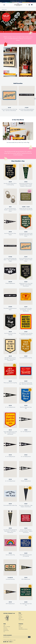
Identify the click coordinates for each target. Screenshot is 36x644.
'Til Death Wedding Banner (10, 283)
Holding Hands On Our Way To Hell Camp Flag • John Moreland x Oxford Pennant (25, 285)
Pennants (20, 615)
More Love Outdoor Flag (10, 554)
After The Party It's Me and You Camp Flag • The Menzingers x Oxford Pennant (10, 359)
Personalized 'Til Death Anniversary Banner (10, 309)
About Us (20, 625)
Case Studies (21, 627)
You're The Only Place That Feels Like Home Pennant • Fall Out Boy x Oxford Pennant (10, 531)
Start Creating (10, 74)
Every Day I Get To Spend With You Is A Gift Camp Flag (10, 184)
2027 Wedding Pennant (10, 603)
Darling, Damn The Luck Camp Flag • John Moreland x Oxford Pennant (25, 209)
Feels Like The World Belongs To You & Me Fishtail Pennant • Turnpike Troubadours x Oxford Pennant (25, 185)
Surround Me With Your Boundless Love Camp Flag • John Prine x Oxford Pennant (26, 310)
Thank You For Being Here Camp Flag (26, 408)
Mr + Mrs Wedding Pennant (10, 407)
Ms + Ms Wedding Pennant (26, 456)
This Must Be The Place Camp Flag (26, 357)
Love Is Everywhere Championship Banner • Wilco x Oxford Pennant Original (26, 110)
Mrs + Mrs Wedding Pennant (26, 431)
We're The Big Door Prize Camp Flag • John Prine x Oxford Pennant (25, 334)
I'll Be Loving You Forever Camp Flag (10, 382)
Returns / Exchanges (7, 626)
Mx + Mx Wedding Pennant (10, 481)
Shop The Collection (26, 74)
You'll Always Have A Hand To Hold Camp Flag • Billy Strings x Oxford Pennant (25, 235)
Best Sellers (20, 614)
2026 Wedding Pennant (25, 579)
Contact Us (5, 627)
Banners (20, 618)
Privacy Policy (6, 629)
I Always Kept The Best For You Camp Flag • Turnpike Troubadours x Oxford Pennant (10, 433)
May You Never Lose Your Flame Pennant (10, 234)
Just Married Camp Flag (10, 579)
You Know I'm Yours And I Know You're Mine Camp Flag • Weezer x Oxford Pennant (25, 531)
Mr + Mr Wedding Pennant (10, 456)
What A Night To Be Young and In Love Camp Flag (26, 555)
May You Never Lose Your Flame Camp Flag (10, 334)
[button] (4, 4)
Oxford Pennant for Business (23, 629)
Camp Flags (20, 617)
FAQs (4, 625)
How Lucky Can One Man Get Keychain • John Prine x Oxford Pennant (10, 210)
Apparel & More (21, 619)
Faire (4, 631)
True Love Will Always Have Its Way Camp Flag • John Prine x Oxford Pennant (9, 110)
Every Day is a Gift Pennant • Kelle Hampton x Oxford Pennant (25, 506)
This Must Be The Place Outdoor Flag (10, 505)
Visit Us (20, 626)
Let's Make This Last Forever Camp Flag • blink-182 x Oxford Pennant (25, 383)
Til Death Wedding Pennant (26, 481)
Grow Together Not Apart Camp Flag (26, 604)
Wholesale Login (6, 630)
